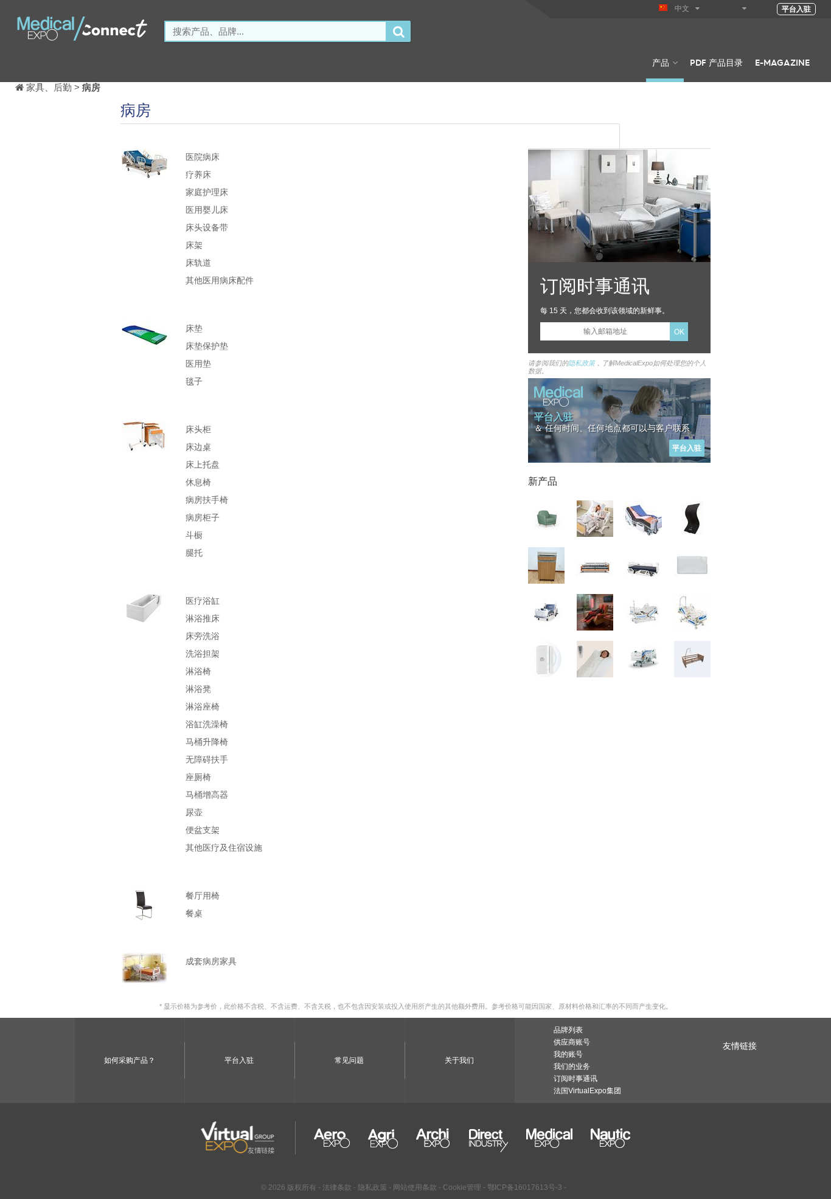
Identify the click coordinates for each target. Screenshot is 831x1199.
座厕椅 (198, 777)
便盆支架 (203, 829)
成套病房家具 (211, 961)
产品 (660, 62)
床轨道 (198, 262)
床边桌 (198, 446)
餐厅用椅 (203, 895)
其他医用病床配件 (220, 280)
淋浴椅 (198, 671)
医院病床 (203, 156)
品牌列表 (568, 1030)
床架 (194, 245)
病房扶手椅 (207, 499)
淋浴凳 (198, 688)
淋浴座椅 (203, 706)
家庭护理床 (207, 192)
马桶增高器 (207, 794)
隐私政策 (581, 363)
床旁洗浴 (203, 636)
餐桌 (194, 913)
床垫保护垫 (207, 345)
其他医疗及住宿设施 (224, 847)
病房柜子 (203, 517)
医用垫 (198, 363)
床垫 (194, 328)
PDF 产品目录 (716, 62)
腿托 (194, 552)
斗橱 (194, 535)
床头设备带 (207, 227)
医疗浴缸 (203, 600)
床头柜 (198, 429)
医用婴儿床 (207, 209)
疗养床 (198, 174)
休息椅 (198, 482)
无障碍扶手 (207, 759)
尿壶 (194, 812)
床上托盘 (203, 464)
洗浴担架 (203, 653)
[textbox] (275, 31)
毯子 (194, 381)
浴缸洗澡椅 (207, 724)
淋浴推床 (203, 618)
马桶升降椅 (207, 741)
